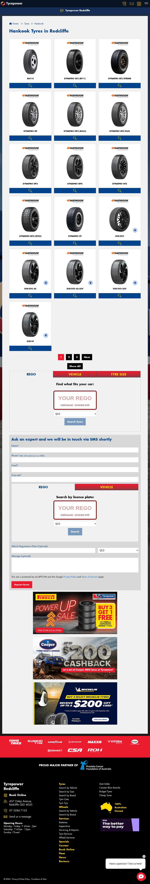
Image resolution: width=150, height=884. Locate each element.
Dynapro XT (75, 236)
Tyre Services (65, 833)
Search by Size (66, 791)
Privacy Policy (69, 576)
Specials (64, 841)
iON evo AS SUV (75, 289)
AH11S (30, 78)
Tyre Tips (63, 803)
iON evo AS (30, 289)
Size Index (104, 783)
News (62, 857)
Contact (63, 845)
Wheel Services (67, 837)
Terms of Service (89, 576)
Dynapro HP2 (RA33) (75, 131)
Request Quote (21, 584)
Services (64, 818)
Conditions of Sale (38, 879)
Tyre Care (64, 799)
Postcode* (16, 475)
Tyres (62, 784)
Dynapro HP (30, 131)
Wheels (63, 807)
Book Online (66, 849)
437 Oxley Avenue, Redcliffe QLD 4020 (20, 803)
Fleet (62, 853)
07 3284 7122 (18, 810)
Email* (14, 465)
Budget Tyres (105, 791)
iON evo (119, 236)
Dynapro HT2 (119, 184)
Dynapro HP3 (30, 184)
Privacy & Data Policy (21, 879)
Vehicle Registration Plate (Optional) (29, 546)
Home (15, 23)
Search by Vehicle (68, 787)
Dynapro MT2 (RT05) (30, 236)
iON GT (30, 341)
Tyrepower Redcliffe (77, 10)
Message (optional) (21, 556)
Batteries (63, 822)
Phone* (27, 455)
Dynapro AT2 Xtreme (119, 78)
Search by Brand (67, 795)
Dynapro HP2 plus (119, 131)
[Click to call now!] (124, 3)
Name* (15, 445)
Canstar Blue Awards (109, 787)
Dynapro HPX (74, 184)
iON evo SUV (119, 289)
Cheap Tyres (105, 795)
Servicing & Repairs (69, 830)
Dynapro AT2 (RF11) (75, 78)
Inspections (64, 826)
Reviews (64, 861)
